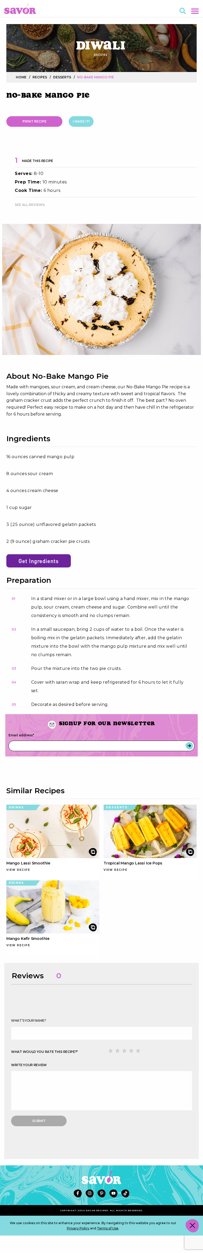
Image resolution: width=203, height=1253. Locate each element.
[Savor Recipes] (20, 8)
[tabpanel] (101, 289)
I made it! (81, 121)
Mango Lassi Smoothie (28, 863)
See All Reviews (30, 205)
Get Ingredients (39, 560)
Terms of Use (107, 1228)
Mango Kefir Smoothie (27, 938)
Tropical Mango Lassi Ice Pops (133, 863)
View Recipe (18, 870)
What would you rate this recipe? (44, 1052)
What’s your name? (28, 1020)
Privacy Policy (78, 1228)
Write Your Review (29, 1065)
